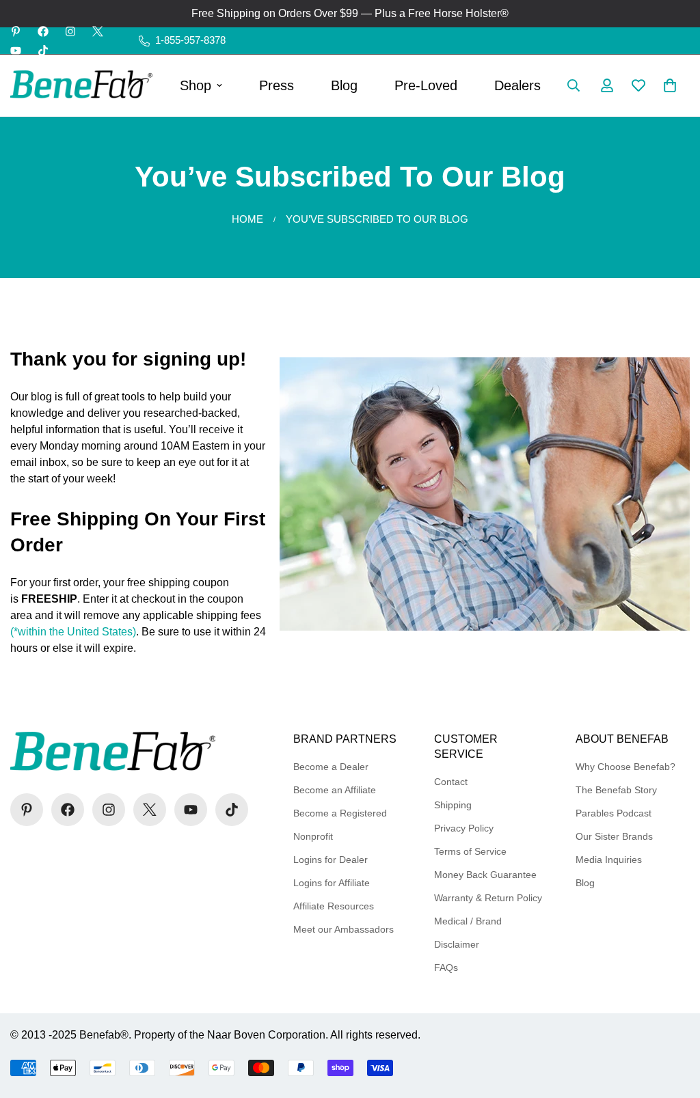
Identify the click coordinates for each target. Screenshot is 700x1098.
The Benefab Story (616, 789)
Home (247, 219)
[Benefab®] (82, 85)
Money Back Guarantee (485, 874)
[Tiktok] (43, 50)
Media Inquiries (609, 859)
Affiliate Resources (333, 906)
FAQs (446, 967)
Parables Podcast (613, 813)
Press (276, 85)
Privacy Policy (464, 828)
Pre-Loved (425, 85)
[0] (670, 85)
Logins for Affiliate (331, 882)
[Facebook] (43, 31)
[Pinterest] (15, 31)
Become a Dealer (330, 766)
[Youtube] (15, 50)
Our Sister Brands (614, 836)
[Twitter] (97, 31)
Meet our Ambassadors (343, 929)
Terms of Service (470, 851)
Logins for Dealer (330, 859)
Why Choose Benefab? (625, 766)
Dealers (517, 85)
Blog (344, 85)
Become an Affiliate (334, 789)
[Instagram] (70, 31)
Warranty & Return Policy (488, 897)
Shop (195, 85)
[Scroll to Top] (673, 1023)
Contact (451, 781)
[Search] (573, 85)
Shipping (453, 804)
